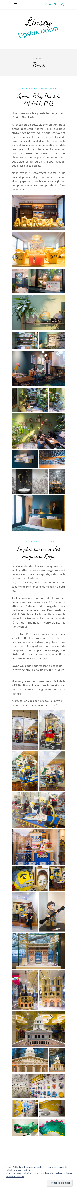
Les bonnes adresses (34, 89)
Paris (53, 89)
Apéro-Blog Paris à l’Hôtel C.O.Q (38, 99)
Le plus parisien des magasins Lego (39, 552)
